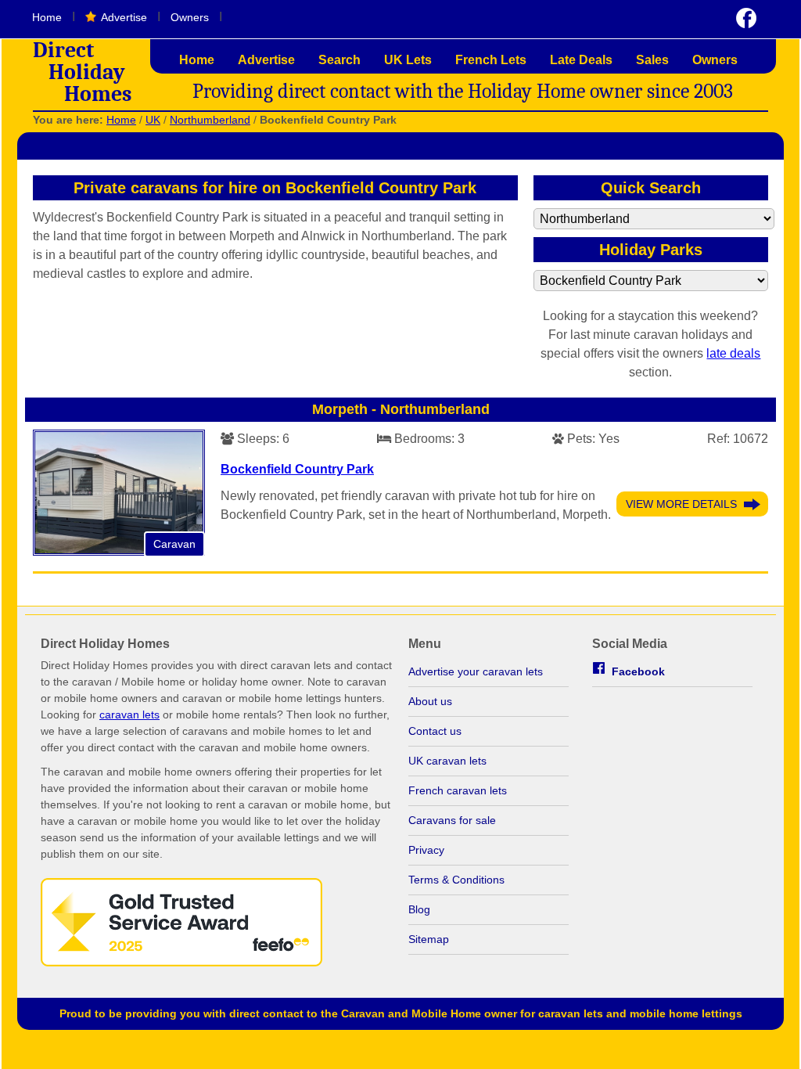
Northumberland (210, 119)
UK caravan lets (447, 760)
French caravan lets (457, 790)
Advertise (124, 17)
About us (430, 701)
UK (152, 119)
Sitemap (428, 939)
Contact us (435, 731)
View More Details (681, 504)
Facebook (638, 671)
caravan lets (129, 714)
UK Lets (408, 60)
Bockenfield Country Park (297, 469)
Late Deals (581, 60)
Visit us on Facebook (746, 18)
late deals (733, 353)
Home (47, 17)
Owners (190, 17)
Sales (652, 60)
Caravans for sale (452, 820)
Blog (419, 909)
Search (339, 60)
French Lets (490, 60)
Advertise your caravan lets (475, 671)
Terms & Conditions (456, 879)
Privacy (426, 850)
